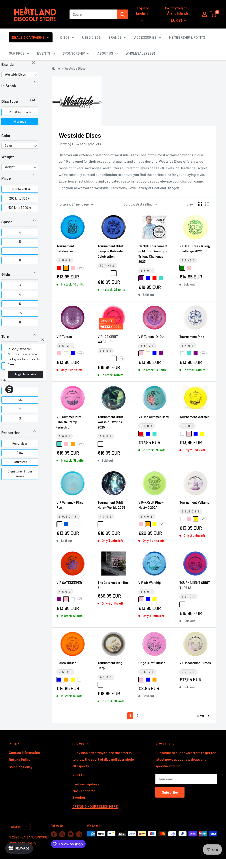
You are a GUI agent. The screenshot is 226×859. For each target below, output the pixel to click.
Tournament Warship (194, 417)
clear (34, 63)
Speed (7, 221)
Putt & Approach (20, 112)
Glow (20, 453)
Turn (5, 336)
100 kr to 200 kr (19, 189)
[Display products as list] (207, 204)
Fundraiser (19, 443)
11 (20, 260)
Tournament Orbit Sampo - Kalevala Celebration (110, 251)
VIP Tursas (64, 337)
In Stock (8, 85)
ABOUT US (105, 53)
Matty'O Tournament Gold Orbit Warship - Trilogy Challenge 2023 (153, 253)
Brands (7, 64)
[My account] (204, 14)
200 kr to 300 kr (19, 198)
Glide (5, 274)
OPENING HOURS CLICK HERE (95, 806)
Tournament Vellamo (194, 502)
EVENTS (43, 53)
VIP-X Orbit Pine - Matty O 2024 (151, 504)
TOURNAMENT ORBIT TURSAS (194, 585)
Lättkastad (20, 462)
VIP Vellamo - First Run (69, 504)
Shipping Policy (20, 767)
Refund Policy (19, 759)
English (16, 826)
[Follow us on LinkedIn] (79, 834)
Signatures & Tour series (20, 473)
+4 (80, 353)
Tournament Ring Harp (110, 665)
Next (200, 716)
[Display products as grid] (200, 204)
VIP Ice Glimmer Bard (153, 417)
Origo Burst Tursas (151, 663)
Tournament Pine (191, 337)
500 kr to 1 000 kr (19, 208)
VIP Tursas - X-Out (151, 337)
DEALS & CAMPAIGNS (28, 37)
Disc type (9, 101)
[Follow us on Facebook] (54, 834)
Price (6, 178)
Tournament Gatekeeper (65, 248)
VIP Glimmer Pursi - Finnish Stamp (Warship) (70, 422)
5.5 (20, 313)
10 (20, 251)
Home (56, 68)
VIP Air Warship (149, 583)
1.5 (20, 400)
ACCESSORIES (145, 37)
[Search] (122, 14)
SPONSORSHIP (74, 53)
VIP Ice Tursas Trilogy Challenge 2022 (194, 248)
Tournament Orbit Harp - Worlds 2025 (111, 504)
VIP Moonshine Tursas (195, 663)
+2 (80, 267)
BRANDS (115, 37)
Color (6, 135)
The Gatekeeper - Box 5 (113, 585)
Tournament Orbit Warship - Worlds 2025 (110, 422)
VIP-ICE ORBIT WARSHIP (108, 339)
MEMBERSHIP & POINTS (187, 37)
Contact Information (24, 752)
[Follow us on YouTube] (71, 834)
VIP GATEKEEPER (69, 583)
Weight (7, 156)
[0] (213, 14)
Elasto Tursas (66, 663)
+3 (80, 599)
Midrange (19, 121)
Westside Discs (15, 74)
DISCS (65, 37)
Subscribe (170, 792)
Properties (10, 432)
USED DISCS (91, 37)
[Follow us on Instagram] (62, 834)
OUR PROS (16, 53)
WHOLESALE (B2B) (140, 53)
